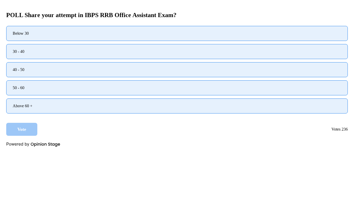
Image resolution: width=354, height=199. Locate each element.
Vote (21, 129)
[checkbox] (177, 33)
